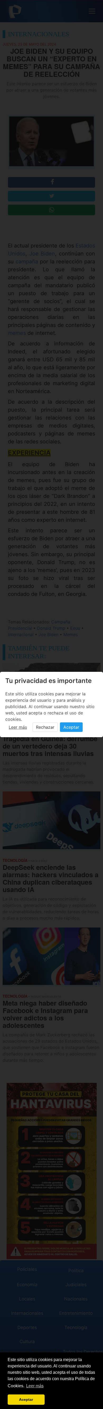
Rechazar (45, 727)
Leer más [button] (35, 1386)
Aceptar (71, 727)
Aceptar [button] (26, 1399)
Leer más (18, 727)
